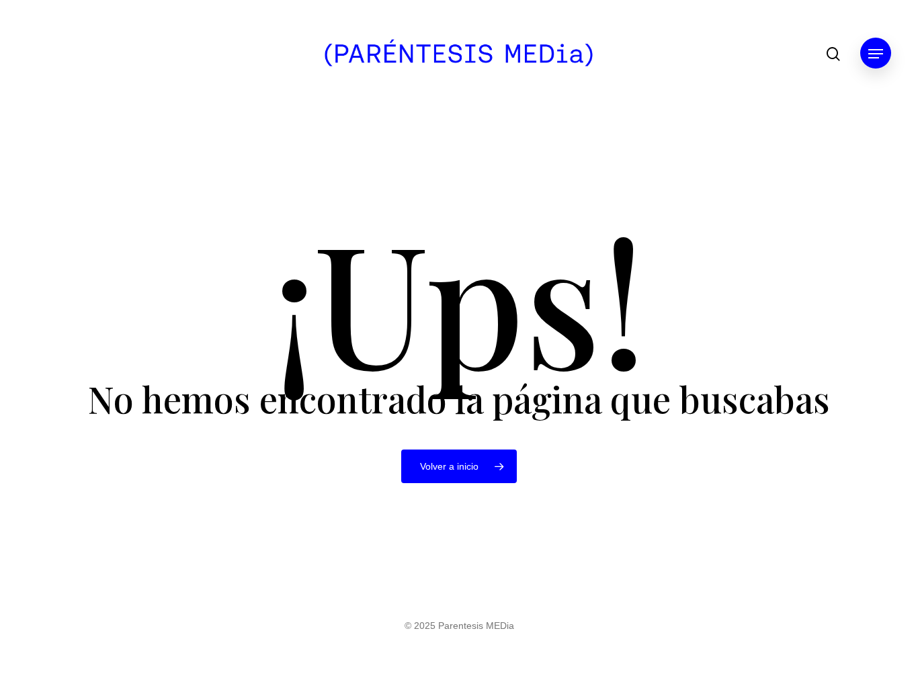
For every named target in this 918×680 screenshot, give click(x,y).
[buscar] (833, 54)
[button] (875, 54)
